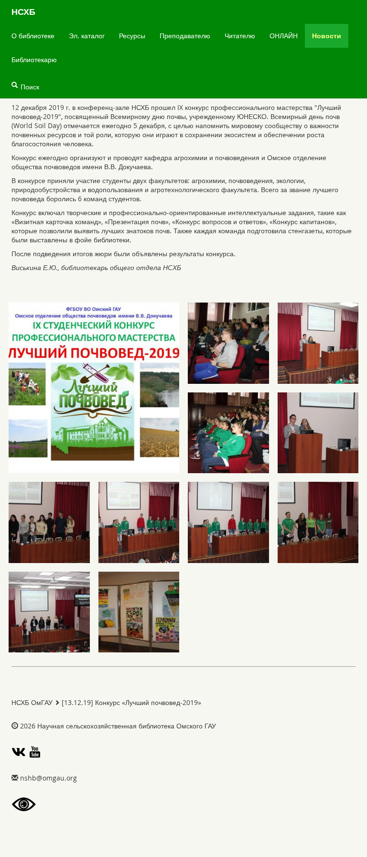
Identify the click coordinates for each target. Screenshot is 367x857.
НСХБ (23, 12)
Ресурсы (132, 35)
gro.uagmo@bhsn (48, 777)
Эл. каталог (87, 35)
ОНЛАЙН (284, 35)
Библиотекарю (34, 59)
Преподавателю (185, 35)
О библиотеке (32, 35)
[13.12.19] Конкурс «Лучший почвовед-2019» (131, 702)
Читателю (240, 35)
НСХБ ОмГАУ (32, 702)
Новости (326, 35)
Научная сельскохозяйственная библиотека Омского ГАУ (126, 725)
